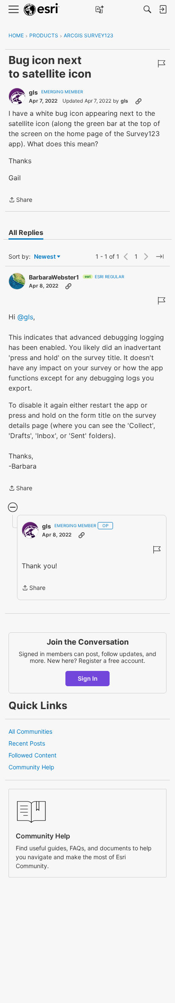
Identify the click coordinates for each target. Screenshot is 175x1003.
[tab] (25, 232)
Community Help (31, 767)
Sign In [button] (88, 678)
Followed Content (32, 755)
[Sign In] (162, 9)
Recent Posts (26, 743)
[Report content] (161, 63)
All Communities (30, 731)
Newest (45, 257)
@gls (25, 317)
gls (33, 92)
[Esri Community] (41, 10)
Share (20, 200)
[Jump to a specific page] (160, 256)
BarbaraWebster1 (54, 277)
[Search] (147, 9)
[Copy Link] (138, 101)
